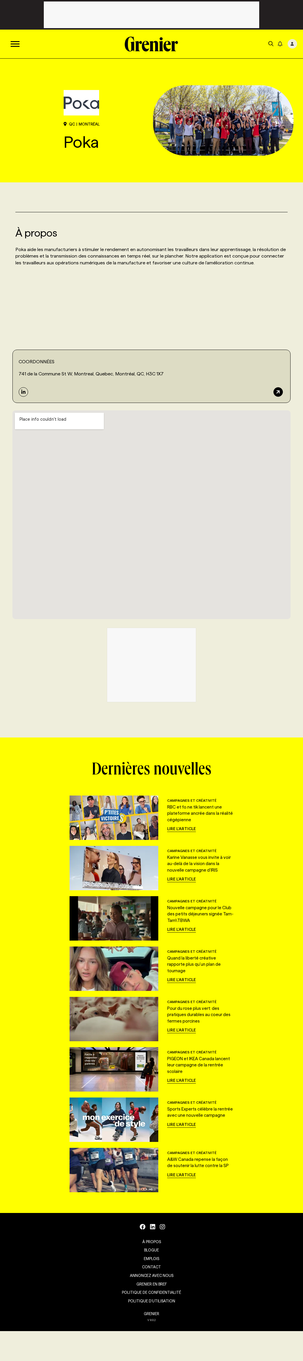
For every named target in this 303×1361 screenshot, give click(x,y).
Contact (151, 1267)
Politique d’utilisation (151, 1301)
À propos (151, 1242)
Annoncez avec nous (151, 1275)
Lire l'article (181, 828)
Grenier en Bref (151, 1284)
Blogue (151, 1250)
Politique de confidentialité (151, 1292)
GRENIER (151, 1314)
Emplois (151, 1258)
